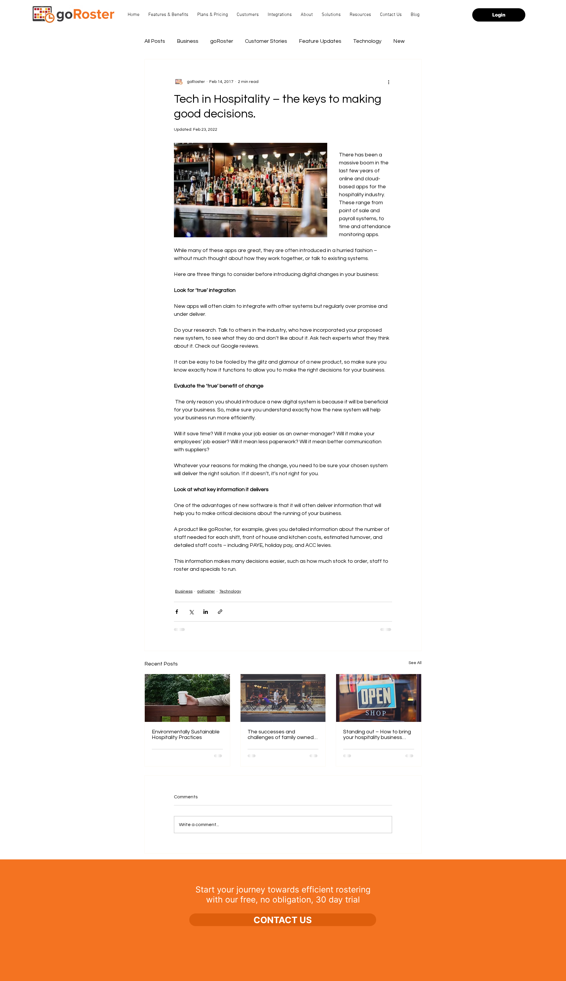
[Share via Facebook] (177, 611)
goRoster (221, 41)
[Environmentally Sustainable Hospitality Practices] (187, 698)
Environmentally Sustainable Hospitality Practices (186, 734)
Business (187, 41)
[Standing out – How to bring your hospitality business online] (378, 698)
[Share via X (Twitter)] (191, 611)
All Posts (154, 41)
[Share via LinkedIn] (205, 611)
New (399, 41)
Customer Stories (266, 41)
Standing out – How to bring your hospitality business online (377, 734)
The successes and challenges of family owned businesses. (281, 734)
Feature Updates (320, 41)
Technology (367, 41)
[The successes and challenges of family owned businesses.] (283, 698)
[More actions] (388, 81)
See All (415, 663)
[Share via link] (220, 611)
